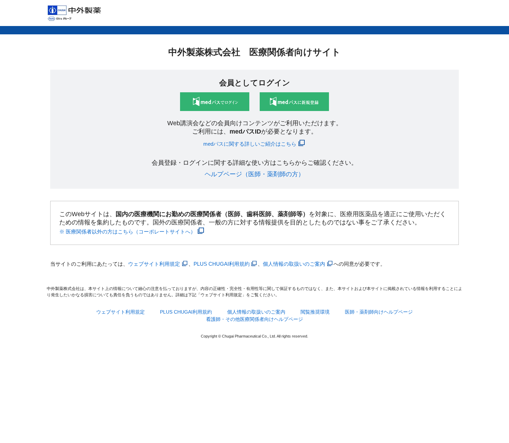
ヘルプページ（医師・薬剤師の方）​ (254, 174)
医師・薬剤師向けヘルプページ (379, 312)
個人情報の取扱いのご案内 (294, 264)
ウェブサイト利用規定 (154, 264)
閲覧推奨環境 (315, 312)
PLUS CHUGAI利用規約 (222, 264)
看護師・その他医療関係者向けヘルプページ (254, 319)
